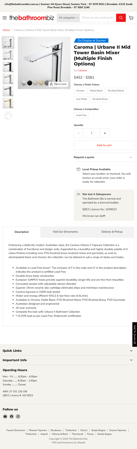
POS (54, 442)
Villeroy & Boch (60, 434)
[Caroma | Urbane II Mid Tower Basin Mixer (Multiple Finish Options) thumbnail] (8, 79)
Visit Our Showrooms (65, 231)
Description (22, 232)
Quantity (78, 125)
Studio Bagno (98, 430)
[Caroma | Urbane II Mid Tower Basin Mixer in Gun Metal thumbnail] (8, 91)
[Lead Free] (82, 119)
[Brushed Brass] (100, 103)
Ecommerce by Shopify (73, 442)
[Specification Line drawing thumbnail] (8, 115)
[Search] (121, 18)
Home (6, 30)
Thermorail (77, 434)
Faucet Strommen (16, 430)
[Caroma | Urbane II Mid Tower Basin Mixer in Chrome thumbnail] (8, 42)
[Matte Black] (97, 94)
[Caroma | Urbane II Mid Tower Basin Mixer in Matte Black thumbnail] (8, 67)
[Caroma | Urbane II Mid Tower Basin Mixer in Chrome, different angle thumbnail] (8, 54)
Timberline (71, 430)
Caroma (82, 70)
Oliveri (83, 430)
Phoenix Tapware (38, 430)
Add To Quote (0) (134, 334)
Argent (44, 434)
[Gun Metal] (82, 103)
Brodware (56, 430)
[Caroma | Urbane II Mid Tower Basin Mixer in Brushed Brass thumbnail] (8, 103)
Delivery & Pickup (112, 231)
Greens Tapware (117, 430)
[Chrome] (81, 94)
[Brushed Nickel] (116, 94)
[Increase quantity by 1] (105, 133)
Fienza (90, 434)
